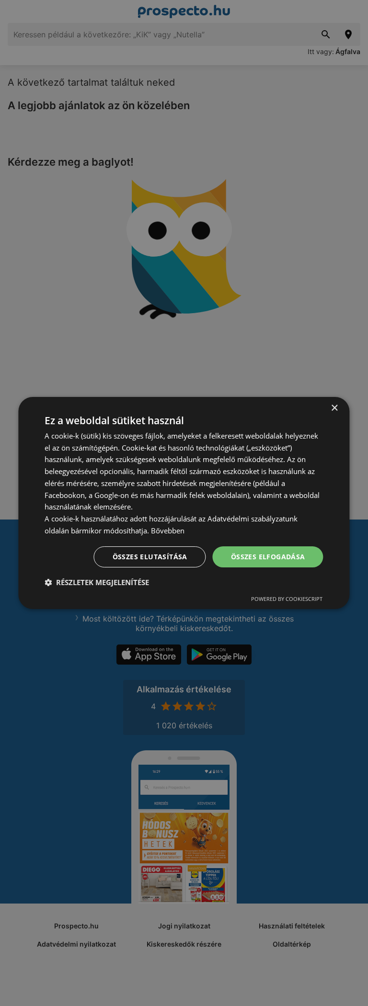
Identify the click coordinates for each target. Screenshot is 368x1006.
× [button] (334, 408)
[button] (97, 582)
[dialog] (183, 503)
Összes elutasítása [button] (150, 556)
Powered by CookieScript (286, 598)
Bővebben (167, 530)
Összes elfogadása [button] (268, 556)
